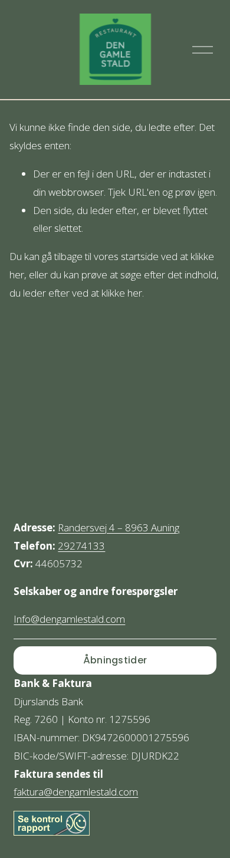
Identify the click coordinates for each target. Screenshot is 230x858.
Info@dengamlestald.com (69, 619)
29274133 (81, 546)
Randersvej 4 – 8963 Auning (118, 527)
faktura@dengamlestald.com (76, 791)
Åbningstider (115, 660)
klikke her (121, 293)
